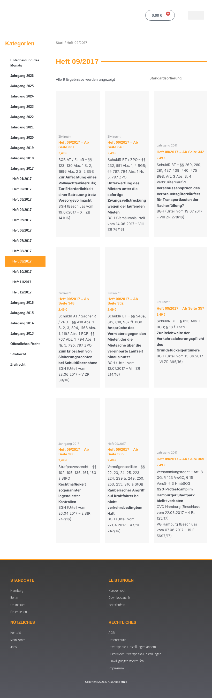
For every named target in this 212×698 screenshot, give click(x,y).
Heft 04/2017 (22, 210)
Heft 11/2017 (21, 282)
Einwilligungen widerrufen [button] (126, 661)
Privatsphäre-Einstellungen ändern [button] (132, 647)
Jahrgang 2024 (22, 96)
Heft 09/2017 (22, 261)
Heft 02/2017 (22, 189)
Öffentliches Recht (25, 344)
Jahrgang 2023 (22, 107)
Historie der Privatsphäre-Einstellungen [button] (135, 654)
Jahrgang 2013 (22, 333)
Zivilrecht (17, 364)
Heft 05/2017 (22, 220)
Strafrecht (18, 354)
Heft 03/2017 (22, 199)
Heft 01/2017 (22, 179)
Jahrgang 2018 (22, 158)
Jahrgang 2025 (22, 86)
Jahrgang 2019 (22, 148)
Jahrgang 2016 (22, 303)
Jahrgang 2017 (22, 168)
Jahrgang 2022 (22, 117)
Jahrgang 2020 (22, 137)
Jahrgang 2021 (22, 127)
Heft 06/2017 (22, 230)
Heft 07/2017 (22, 241)
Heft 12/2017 (22, 292)
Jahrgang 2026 (22, 76)
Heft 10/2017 (22, 272)
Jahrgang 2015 (22, 313)
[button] (196, 15)
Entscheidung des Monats (24, 62)
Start (60, 43)
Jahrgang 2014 (22, 323)
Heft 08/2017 (22, 251)
